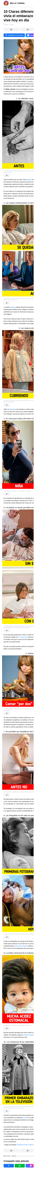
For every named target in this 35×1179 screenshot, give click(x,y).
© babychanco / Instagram (10, 1025)
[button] (11, 29)
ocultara (25, 1117)
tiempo (28, 179)
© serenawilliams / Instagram (27, 934)
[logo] (14, 3)
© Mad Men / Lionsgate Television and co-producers (16, 298)
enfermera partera (29, 1035)
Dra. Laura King (22, 637)
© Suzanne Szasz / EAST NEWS (11, 934)
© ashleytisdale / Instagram (10, 491)
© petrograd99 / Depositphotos (11, 792)
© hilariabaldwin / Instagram (24, 491)
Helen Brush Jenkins (20, 946)
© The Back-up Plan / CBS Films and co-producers (16, 709)
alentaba (12, 409)
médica (13, 307)
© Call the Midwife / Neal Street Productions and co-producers (19, 626)
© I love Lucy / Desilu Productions (12, 1106)
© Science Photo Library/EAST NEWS (13, 171)
